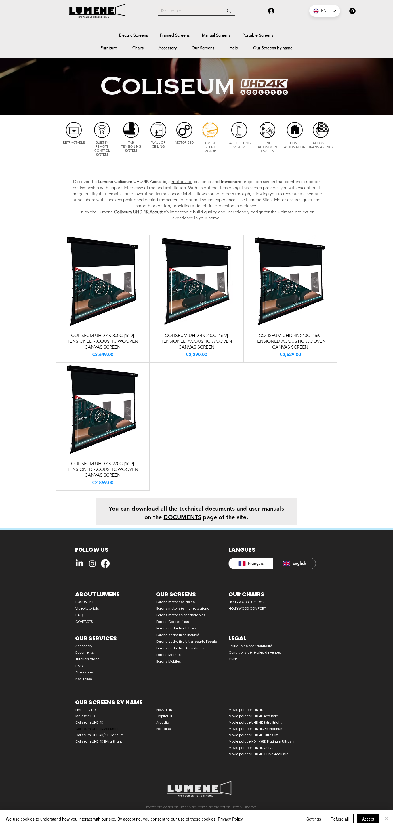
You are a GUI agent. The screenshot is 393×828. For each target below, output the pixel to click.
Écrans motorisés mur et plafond (182, 608)
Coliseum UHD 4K (89, 722)
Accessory (83, 646)
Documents (84, 652)
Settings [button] (313, 819)
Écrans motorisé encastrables (180, 615)
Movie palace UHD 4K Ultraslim (253, 735)
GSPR (233, 659)
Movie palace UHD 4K (246, 709)
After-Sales (84, 672)
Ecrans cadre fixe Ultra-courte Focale (183, 641)
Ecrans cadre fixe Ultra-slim (179, 628)
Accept (368, 819)
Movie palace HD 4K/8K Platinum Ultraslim (263, 741)
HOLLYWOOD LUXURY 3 (247, 601)
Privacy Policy (230, 819)
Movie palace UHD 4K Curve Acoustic (258, 754)
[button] (352, 11)
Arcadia (162, 722)
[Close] (386, 818)
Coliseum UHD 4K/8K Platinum (99, 735)
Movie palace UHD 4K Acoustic (253, 716)
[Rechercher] (229, 10)
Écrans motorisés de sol (176, 601)
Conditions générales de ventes (255, 652)
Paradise (163, 728)
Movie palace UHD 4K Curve (251, 747)
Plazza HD (164, 709)
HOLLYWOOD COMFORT (247, 608)
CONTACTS (84, 621)
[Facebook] (105, 563)
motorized (182, 181)
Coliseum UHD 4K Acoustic (96, 728)
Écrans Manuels (169, 654)
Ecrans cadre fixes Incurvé (177, 635)
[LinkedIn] (79, 563)
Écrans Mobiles (168, 661)
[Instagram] (92, 563)
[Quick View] (102, 281)
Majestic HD (85, 716)
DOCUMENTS (85, 601)
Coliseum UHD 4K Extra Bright (98, 741)
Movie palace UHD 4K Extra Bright (255, 722)
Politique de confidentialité (250, 646)
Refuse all (340, 819)
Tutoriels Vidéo (87, 659)
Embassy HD (85, 709)
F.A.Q (79, 615)
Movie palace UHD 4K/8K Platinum (256, 728)
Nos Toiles (83, 679)
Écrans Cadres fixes (172, 621)
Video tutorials (87, 608)
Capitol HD (164, 716)
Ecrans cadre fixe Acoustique (180, 648)
